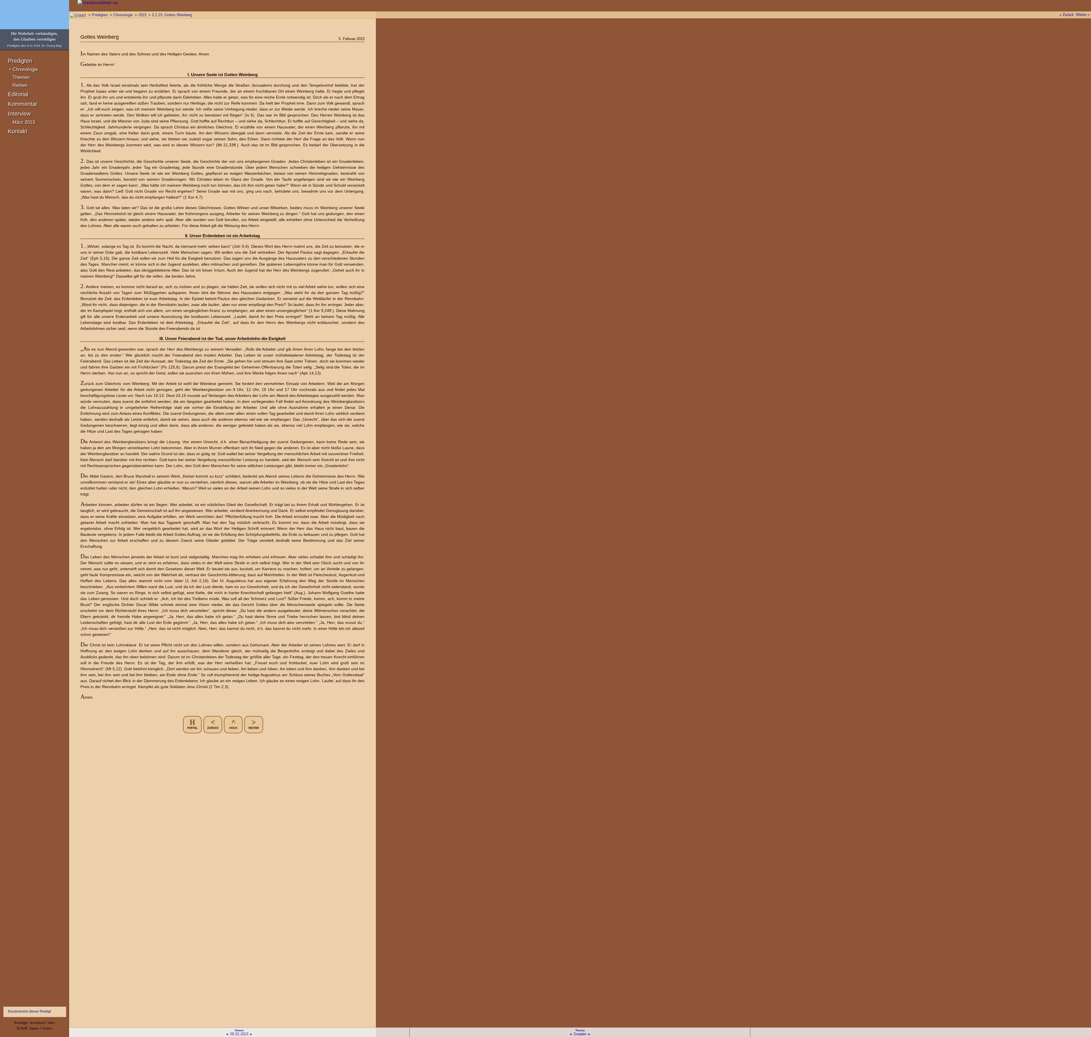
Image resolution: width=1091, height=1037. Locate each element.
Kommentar (23, 104)
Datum (239, 1030)
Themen (21, 77)
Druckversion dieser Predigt (29, 1011)
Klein (51, 1022)
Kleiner (34, 1028)
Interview (19, 114)
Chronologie (25, 69)
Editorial (18, 94)
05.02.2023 (239, 1034)
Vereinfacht (37, 1022)
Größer (47, 1028)
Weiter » (1083, 15)
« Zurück (1066, 15)
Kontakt (17, 131)
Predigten (20, 61)
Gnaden (580, 1034)
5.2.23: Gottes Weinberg (172, 15)
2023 (142, 15)
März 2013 (24, 122)
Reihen (20, 85)
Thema (580, 1030)
